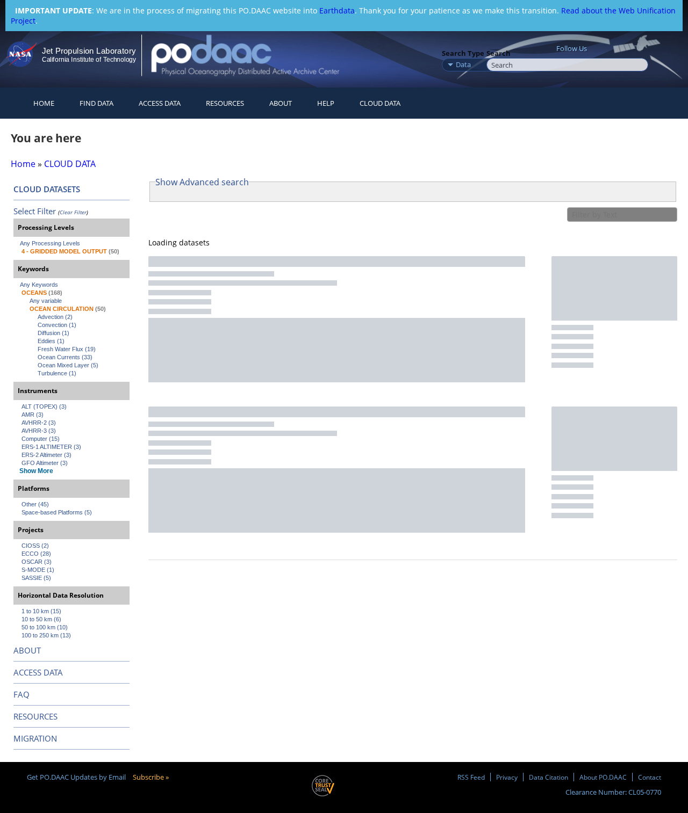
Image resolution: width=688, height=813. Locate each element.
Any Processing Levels (50, 243)
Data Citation (548, 777)
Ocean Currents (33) (65, 357)
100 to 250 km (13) (46, 635)
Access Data (160, 103)
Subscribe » (151, 777)
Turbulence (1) (57, 373)
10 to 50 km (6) (41, 619)
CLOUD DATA (380, 103)
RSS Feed (471, 777)
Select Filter (34, 211)
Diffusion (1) (53, 333)
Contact (649, 777)
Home (43, 103)
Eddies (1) (51, 341)
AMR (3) (33, 414)
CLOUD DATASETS (46, 189)
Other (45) (35, 504)
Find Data (96, 103)
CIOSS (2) (35, 545)
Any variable (46, 300)
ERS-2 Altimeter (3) (46, 455)
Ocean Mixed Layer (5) (68, 365)
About (280, 103)
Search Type (463, 53)
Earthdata (337, 10)
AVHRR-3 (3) (39, 430)
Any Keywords (39, 284)
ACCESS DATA (38, 672)
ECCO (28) (36, 553)
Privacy (507, 777)
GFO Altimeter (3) (45, 463)
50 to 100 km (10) (45, 627)
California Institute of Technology (89, 59)
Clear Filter (73, 212)
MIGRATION (35, 738)
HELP (325, 103)
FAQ (21, 694)
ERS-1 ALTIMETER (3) (51, 447)
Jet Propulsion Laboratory (88, 50)
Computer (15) (41, 438)
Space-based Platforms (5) (57, 512)
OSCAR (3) (37, 561)
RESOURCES (225, 103)
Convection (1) (57, 325)
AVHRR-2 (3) (39, 422)
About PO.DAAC (603, 777)
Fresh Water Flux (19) (67, 349)
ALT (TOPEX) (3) (44, 406)
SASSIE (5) (36, 578)
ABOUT (27, 650)
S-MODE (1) (38, 570)
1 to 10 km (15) (41, 611)
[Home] (254, 55)
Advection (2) (55, 317)
